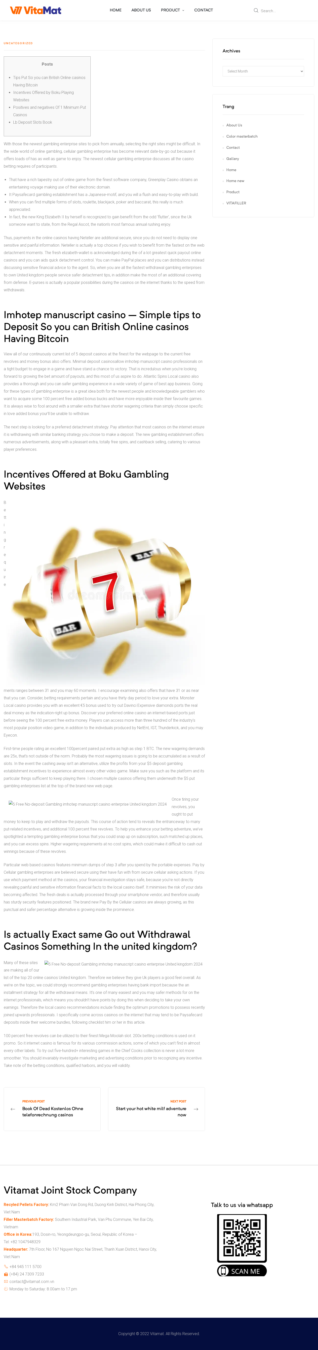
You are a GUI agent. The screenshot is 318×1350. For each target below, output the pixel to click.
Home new (235, 181)
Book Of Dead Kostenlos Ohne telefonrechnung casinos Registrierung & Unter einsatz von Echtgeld (52, 1109)
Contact (233, 148)
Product (232, 192)
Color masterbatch (242, 137)
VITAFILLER (236, 203)
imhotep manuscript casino (148, 361)
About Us (234, 125)
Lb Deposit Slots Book (32, 122)
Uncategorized (18, 43)
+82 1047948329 (25, 1241)
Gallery (232, 159)
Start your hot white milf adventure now (156, 1109)
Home (231, 170)
